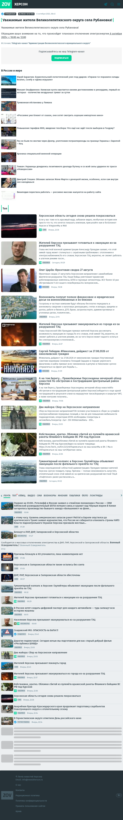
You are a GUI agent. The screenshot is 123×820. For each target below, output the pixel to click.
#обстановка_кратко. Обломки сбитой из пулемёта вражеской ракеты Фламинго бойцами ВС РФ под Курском (79, 436)
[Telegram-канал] (106, 4)
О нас (18, 785)
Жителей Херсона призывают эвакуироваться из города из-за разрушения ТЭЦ (79, 325)
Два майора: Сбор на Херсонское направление (69, 407)
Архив (18, 811)
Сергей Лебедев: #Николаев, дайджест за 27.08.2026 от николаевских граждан (74, 353)
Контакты (20, 790)
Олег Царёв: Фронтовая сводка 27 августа (66, 270)
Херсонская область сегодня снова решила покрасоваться (77, 215)
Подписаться (61, 58)
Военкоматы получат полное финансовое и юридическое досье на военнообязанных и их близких (76, 298)
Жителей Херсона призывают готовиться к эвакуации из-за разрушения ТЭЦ (77, 244)
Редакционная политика (28, 795)
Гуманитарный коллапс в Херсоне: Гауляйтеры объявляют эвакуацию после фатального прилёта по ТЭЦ (76, 463)
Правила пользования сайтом (30, 806)
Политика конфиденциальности (31, 801)
